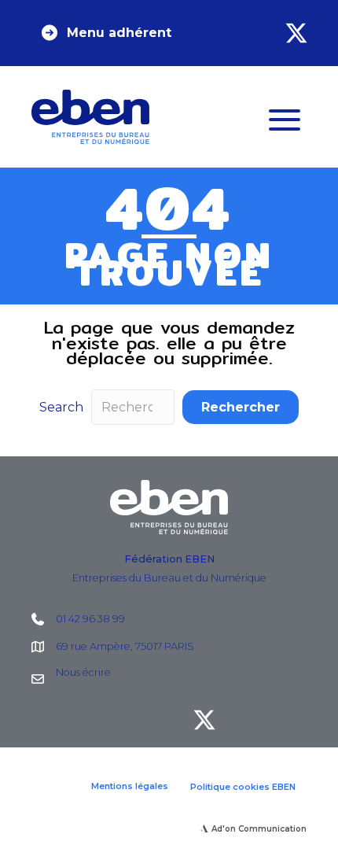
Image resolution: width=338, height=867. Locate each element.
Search (61, 407)
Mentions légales (129, 785)
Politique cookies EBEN (243, 786)
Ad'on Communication (259, 829)
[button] (105, 33)
